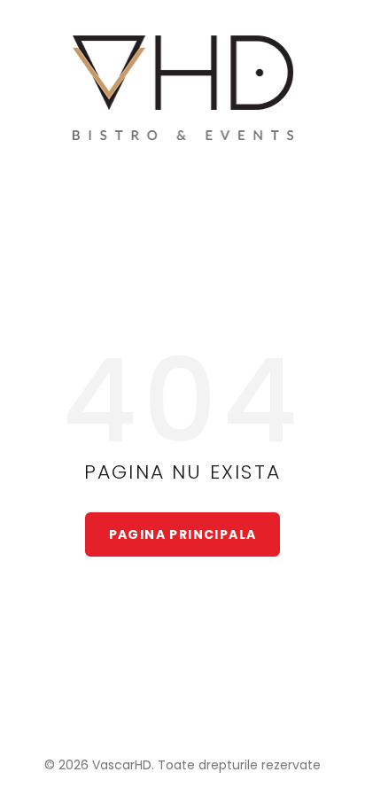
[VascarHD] (183, 87)
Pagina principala (183, 534)
